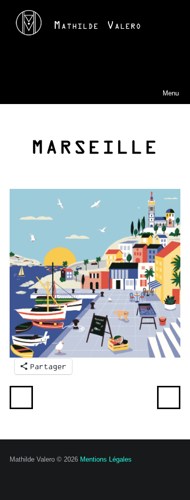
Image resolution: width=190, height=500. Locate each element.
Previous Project (21, 397)
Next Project (168, 397)
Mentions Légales (106, 459)
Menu (155, 93)
